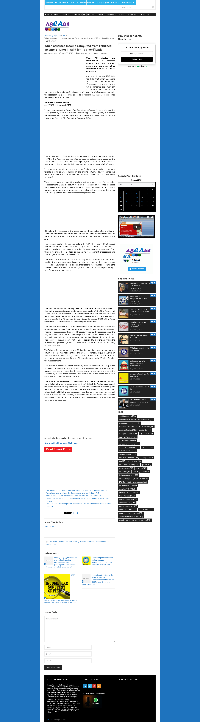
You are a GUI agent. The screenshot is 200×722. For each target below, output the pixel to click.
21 (142, 201)
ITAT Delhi (53, 541)
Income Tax (54, 14)
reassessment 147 (102, 541)
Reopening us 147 (128, 506)
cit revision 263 (127, 440)
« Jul (120, 212)
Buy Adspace (104, 2)
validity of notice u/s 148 (131, 516)
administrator (51, 53)
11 (126, 197)
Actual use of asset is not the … (139, 388)
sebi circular (146, 509)
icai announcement (128, 475)
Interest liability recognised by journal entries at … (138, 298)
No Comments (101, 53)
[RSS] (99, 686)
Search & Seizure (127, 509)
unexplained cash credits (130, 513)
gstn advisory (126, 468)
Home (47, 14)
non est (62, 541)
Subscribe (137, 59)
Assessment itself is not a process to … (139, 375)
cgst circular (146, 433)
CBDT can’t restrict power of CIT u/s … (139, 336)
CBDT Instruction (144, 426)
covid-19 (147, 447)
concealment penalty (129, 444)
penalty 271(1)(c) (127, 489)
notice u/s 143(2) (72, 541)
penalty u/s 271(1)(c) (128, 492)
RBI (93, 14)
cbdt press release (128, 433)
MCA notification (128, 485)
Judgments (99, 14)
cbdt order (145, 430)
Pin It (75, 513)
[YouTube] (94, 686)
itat (144, 478)
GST (84, 14)
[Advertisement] (113, 25)
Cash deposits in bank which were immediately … (140, 310)
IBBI (136, 471)
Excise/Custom (77, 14)
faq (122, 461)
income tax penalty (128, 478)
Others (121, 14)
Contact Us (74, 2)
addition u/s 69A (127, 419)
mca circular (140, 482)
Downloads (132, 14)
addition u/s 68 (127, 416)
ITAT (64, 36)
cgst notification (127, 437)
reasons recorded (87, 541)
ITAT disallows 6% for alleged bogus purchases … (138, 324)
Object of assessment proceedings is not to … (139, 401)
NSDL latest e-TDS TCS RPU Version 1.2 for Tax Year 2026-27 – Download (73, 495)
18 (126, 201)
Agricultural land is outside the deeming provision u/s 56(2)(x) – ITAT (72, 493)
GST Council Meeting (129, 464)
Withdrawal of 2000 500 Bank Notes (134, 520)
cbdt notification (128, 430)
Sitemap (82, 2)
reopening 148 (50, 544)
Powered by (131, 66)
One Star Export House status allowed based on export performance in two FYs (76, 490)
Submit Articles (51, 2)
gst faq (146, 464)
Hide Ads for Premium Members (123, 2)
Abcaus (49, 719)
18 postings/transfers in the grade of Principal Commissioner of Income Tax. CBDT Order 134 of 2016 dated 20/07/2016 (98, 579)
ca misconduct (145, 419)
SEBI (88, 14)
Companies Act (65, 14)
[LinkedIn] (85, 686)
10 (121, 197)
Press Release (127, 495)
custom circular (127, 450)
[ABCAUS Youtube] (136, 238)
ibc (146, 471)
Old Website (63, 2)
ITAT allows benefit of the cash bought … (139, 349)
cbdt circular (126, 426)
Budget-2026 (145, 14)
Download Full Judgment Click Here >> (62, 443)
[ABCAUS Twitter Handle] (136, 273)
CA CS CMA (111, 14)
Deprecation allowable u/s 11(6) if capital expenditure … (140, 285)
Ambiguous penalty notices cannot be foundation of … (137, 363)
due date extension (129, 457)
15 (147, 197)
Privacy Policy (92, 2)
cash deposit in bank (129, 423)
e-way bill (147, 457)
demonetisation (127, 454)
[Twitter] (90, 686)
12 (131, 197)
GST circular (134, 461)
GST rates (124, 471)
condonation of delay (129, 447)
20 (137, 201)
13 (137, 197)
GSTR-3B (141, 468)
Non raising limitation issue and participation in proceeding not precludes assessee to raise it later (102, 561)
